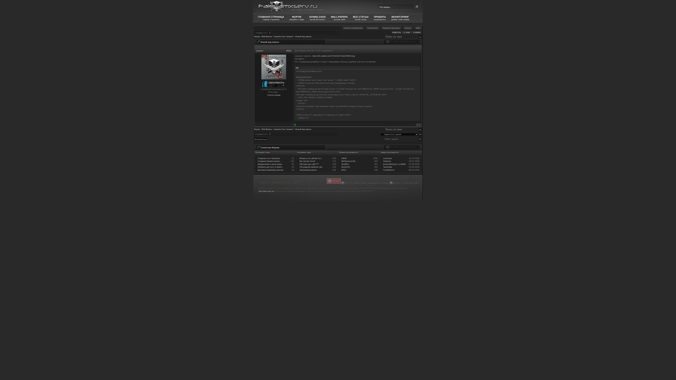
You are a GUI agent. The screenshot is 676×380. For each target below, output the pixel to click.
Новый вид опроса (303, 36)
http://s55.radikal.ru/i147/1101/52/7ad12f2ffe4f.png (333, 56)
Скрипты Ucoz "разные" (283, 36)
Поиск (416, 7)
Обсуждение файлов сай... (311, 167)
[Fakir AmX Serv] (281, 185)
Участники (373, 28)
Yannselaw (387, 167)
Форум (257, 36)
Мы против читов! (307, 161)
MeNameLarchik (348, 161)
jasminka (259, 51)
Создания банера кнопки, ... (269, 161)
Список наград (273, 95)
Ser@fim (345, 164)
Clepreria (387, 161)
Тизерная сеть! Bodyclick (268, 158)
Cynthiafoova (388, 170)
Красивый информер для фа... (271, 170)
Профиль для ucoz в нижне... (270, 167)
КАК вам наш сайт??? (309, 164)
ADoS (343, 170)
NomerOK (345, 167)
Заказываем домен (308, 170)
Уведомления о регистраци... (270, 164)
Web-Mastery (267, 36)
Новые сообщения (353, 28)
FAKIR (344, 158)
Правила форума (391, 28)
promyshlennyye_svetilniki (394, 164)
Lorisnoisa (387, 158)
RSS (418, 28)
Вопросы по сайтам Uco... (311, 158)
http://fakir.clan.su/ (266, 191)
